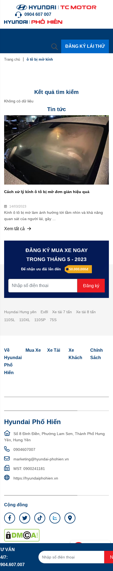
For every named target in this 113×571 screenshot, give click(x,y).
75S (53, 320)
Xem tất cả (15, 228)
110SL (9, 320)
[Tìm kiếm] (54, 46)
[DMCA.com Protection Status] (21, 535)
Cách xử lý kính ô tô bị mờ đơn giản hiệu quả (46, 192)
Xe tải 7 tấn (62, 312)
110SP (40, 320)
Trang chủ (12, 59)
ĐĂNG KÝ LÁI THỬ (85, 46)
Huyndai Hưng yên (20, 312)
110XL (24, 320)
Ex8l (44, 312)
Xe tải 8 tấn (86, 312)
